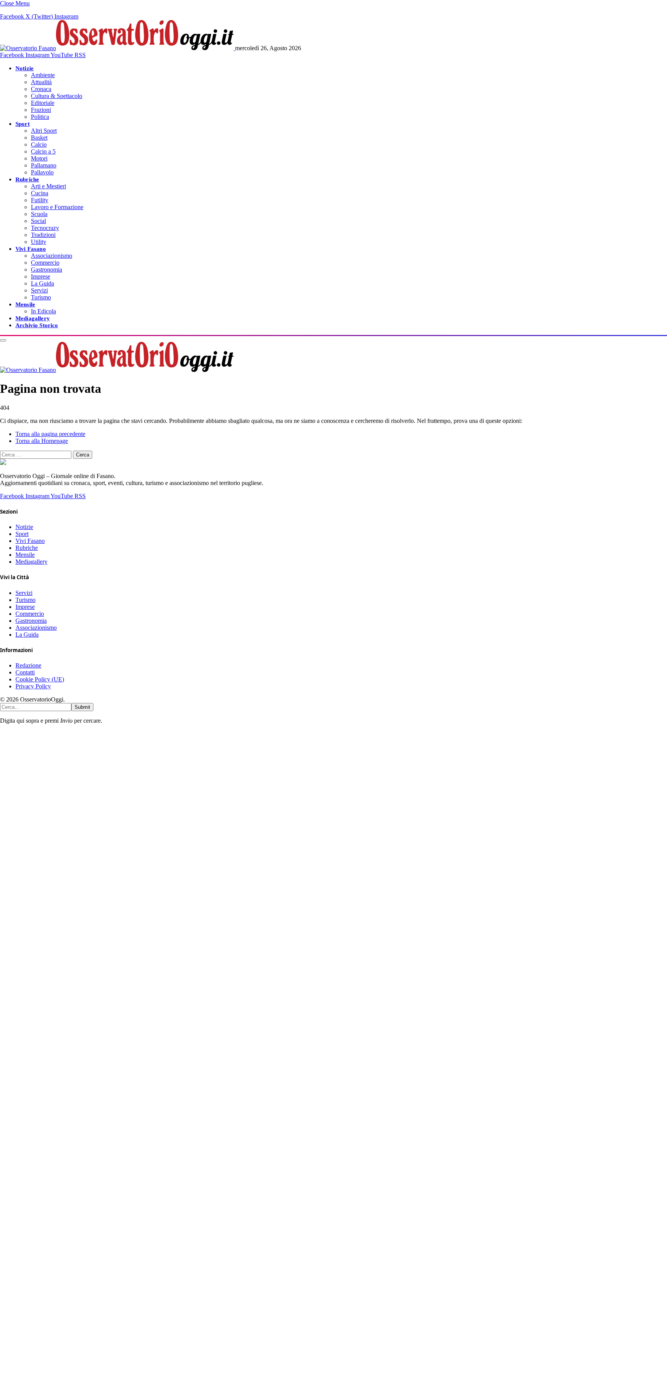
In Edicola (43, 311)
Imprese (40, 276)
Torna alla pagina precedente (50, 434)
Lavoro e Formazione (57, 207)
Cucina (39, 193)
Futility (39, 200)
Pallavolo (42, 172)
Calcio (39, 144)
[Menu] (3, 340)
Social (38, 221)
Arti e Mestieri (48, 186)
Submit (82, 707)
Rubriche (27, 179)
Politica (40, 116)
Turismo (41, 297)
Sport (22, 123)
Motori (39, 158)
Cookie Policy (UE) (39, 679)
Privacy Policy (33, 686)
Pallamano (43, 165)
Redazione (28, 665)
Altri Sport (44, 130)
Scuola (39, 214)
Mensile (25, 304)
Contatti (25, 672)
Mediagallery (32, 318)
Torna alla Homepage (41, 441)
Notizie (24, 68)
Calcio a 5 (43, 151)
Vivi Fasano (30, 248)
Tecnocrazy (45, 228)
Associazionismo (51, 255)
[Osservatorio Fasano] (117, 48)
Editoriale (42, 103)
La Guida (42, 283)
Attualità (41, 82)
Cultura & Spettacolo (56, 96)
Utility (38, 241)
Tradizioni (43, 235)
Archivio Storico (36, 325)
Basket (39, 137)
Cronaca (41, 89)
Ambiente (43, 75)
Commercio (45, 262)
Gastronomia (46, 269)
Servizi (39, 290)
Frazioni (41, 109)
